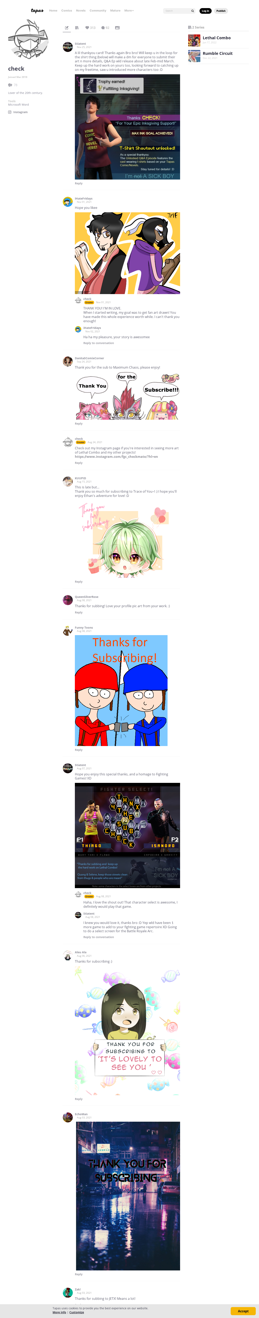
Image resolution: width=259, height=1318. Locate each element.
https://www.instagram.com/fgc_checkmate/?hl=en (116, 456)
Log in (205, 10)
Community (98, 10)
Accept (243, 1311)
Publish (221, 10)
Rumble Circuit (218, 53)
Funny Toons (84, 627)
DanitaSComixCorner (89, 358)
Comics (66, 10)
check (87, 299)
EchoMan (81, 1114)
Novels (81, 10)
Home (53, 10)
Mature (115, 10)
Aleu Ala (80, 952)
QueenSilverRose (86, 597)
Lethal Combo (217, 37)
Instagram (20, 112)
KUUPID (80, 478)
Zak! (78, 1289)
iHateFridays (83, 198)
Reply (79, 183)
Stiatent (80, 44)
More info (59, 1312)
